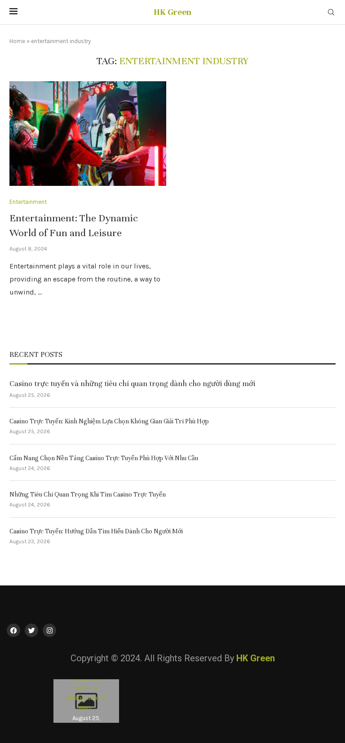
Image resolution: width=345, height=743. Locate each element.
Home (17, 41)
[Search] (331, 13)
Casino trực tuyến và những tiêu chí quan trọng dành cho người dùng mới (132, 383)
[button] (61, 700)
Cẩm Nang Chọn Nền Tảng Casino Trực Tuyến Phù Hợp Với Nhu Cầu (103, 458)
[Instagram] (49, 630)
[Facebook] (13, 630)
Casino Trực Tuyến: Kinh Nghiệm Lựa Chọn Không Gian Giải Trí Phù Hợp (109, 421)
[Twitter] (31, 630)
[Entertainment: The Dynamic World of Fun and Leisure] (87, 133)
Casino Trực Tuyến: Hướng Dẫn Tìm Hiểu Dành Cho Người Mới (96, 531)
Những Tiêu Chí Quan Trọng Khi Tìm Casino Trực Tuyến (87, 494)
